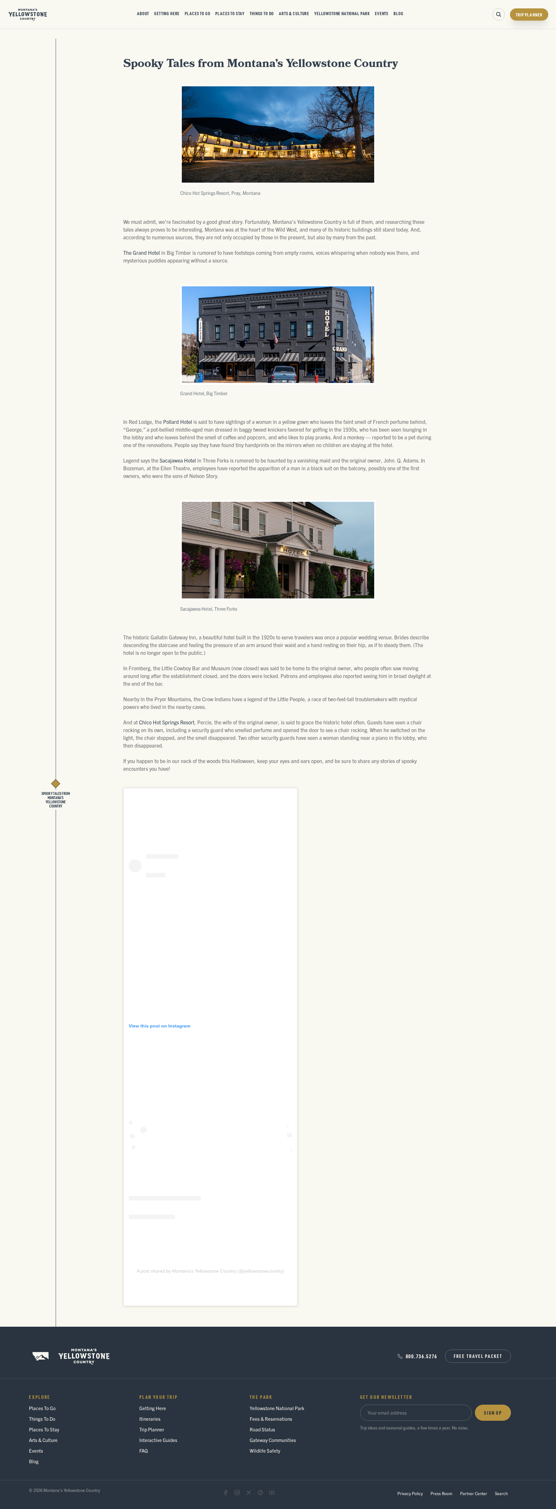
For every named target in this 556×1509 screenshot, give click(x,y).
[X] (249, 1492)
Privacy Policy (410, 1493)
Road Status (262, 1429)
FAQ (143, 1450)
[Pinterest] (260, 1492)
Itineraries (150, 1419)
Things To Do (262, 13)
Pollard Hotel (177, 421)
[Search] (499, 14)
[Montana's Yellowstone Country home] (28, 14)
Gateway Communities (273, 1440)
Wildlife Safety (265, 1450)
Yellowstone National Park (342, 13)
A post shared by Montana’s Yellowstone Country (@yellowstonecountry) (210, 1271)
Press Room (441, 1493)
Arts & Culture (294, 13)
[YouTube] (272, 1492)
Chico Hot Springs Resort (166, 722)
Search (501, 1493)
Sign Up (493, 1412)
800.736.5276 (421, 1356)
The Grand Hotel (141, 252)
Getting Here (167, 13)
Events (381, 13)
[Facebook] (225, 1492)
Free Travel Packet (478, 1356)
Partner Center (473, 1493)
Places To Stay (230, 13)
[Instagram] (237, 1492)
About (143, 13)
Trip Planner (529, 14)
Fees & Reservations (271, 1419)
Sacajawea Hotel (178, 460)
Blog (398, 13)
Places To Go (197, 13)
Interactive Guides (158, 1440)
